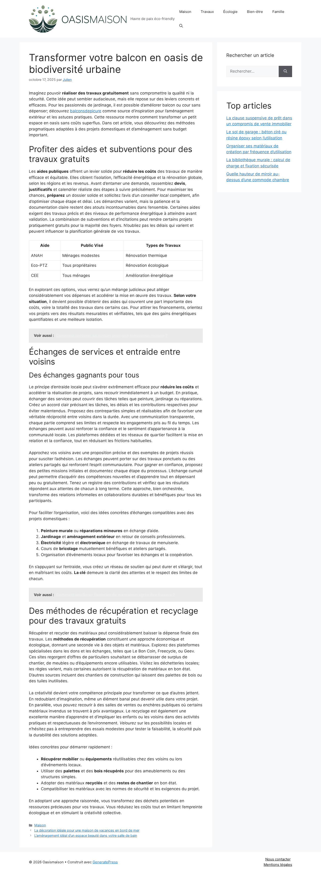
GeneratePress (105, 862)
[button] (181, 26)
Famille (278, 11)
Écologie (230, 11)
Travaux (207, 11)
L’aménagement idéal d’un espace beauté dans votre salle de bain (85, 835)
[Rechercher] (285, 71)
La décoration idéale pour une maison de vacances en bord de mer (86, 830)
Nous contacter (278, 859)
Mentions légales (278, 864)
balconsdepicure (85, 111)
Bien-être (255, 11)
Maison (185, 11)
